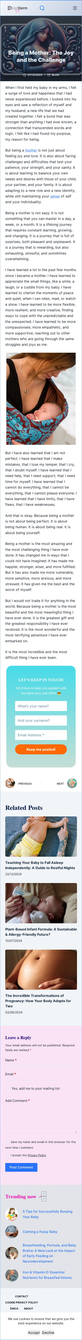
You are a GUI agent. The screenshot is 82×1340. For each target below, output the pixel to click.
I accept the (28, 1155)
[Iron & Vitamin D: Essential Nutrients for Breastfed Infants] (11, 1275)
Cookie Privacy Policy (21, 1302)
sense (55, 196)
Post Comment (21, 1167)
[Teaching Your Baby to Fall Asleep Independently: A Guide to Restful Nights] (41, 836)
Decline (48, 1332)
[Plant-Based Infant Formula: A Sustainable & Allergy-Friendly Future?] (41, 903)
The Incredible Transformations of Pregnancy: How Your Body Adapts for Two (38, 1000)
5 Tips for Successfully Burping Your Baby (47, 1214)
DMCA (14, 1308)
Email (10, 1074)
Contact (21, 1296)
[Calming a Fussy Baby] (11, 1231)
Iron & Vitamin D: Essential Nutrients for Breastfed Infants (47, 1275)
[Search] (42, 8)
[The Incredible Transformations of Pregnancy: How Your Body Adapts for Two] (41, 970)
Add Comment (17, 1101)
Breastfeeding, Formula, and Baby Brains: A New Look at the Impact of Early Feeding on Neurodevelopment (49, 1253)
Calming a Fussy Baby (40, 1232)
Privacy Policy (37, 1155)
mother (31, 150)
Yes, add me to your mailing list (35, 1088)
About (28, 1308)
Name (11, 1060)
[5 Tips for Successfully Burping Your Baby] (11, 1214)
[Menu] (75, 8)
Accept (34, 1332)
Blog (55, 74)
